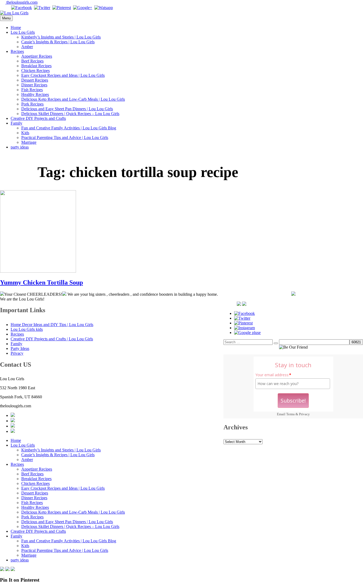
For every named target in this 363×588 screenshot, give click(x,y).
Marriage (28, 142)
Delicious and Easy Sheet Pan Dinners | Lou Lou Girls (67, 109)
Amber (27, 46)
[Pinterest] (61, 7)
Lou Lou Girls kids (27, 329)
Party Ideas (20, 348)
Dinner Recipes (34, 85)
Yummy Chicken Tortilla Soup (41, 282)
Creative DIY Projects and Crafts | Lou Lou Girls (52, 339)
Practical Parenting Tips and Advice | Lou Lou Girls (64, 137)
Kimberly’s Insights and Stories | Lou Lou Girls (61, 37)
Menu (6, 18)
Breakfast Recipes (36, 66)
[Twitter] (42, 7)
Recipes (17, 51)
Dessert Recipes (34, 80)
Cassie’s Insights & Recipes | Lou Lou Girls (58, 42)
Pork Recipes (32, 104)
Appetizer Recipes (36, 56)
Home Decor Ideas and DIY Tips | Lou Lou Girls (52, 324)
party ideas (20, 147)
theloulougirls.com (21, 2)
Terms (290, 414)
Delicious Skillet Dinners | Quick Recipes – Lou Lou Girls (70, 113)
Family (16, 123)
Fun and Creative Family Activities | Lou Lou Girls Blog (68, 128)
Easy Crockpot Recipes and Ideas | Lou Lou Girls (63, 75)
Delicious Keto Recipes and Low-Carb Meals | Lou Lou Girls (73, 99)
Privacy (304, 414)
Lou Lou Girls (23, 32)
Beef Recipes (32, 61)
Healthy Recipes (35, 94)
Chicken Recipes (35, 70)
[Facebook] (21, 7)
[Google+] (83, 7)
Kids (25, 132)
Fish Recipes (32, 89)
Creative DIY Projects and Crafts (38, 118)
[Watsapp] (103, 7)
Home (16, 27)
